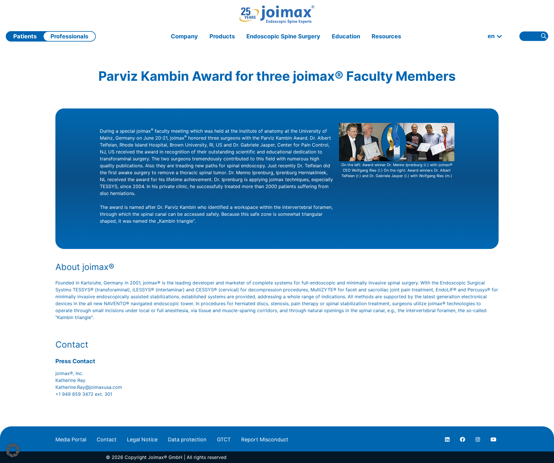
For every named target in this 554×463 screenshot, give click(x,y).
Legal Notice (142, 439)
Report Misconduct (264, 439)
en (491, 36)
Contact (107, 439)
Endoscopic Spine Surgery (283, 36)
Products (222, 36)
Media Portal (70, 439)
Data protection (187, 439)
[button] (12, 450)
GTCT (224, 439)
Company (184, 36)
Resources (386, 36)
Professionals (69, 36)
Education (346, 36)
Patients (25, 36)
